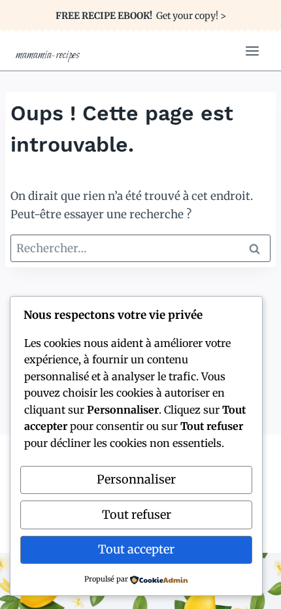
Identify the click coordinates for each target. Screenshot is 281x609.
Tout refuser (136, 514)
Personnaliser (136, 479)
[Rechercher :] (140, 248)
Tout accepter (136, 549)
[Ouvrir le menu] (252, 50)
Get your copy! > (141, 16)
